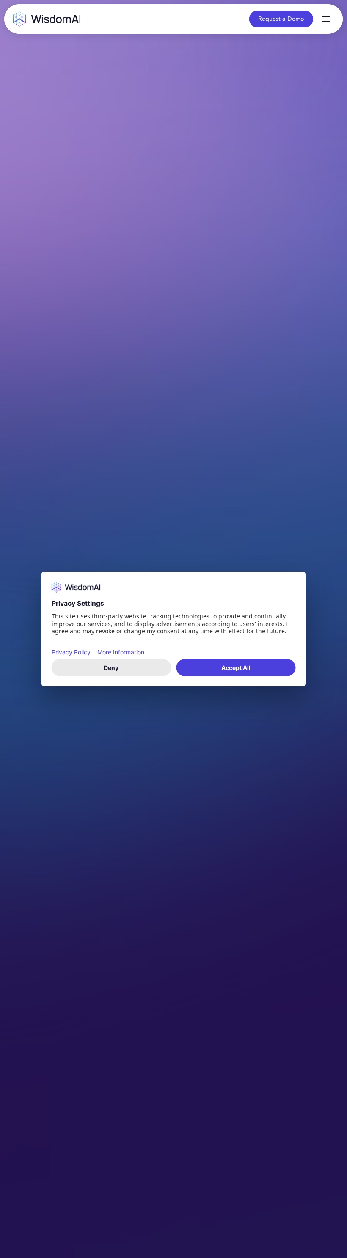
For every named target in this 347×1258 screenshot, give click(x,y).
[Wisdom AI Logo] (46, 18)
